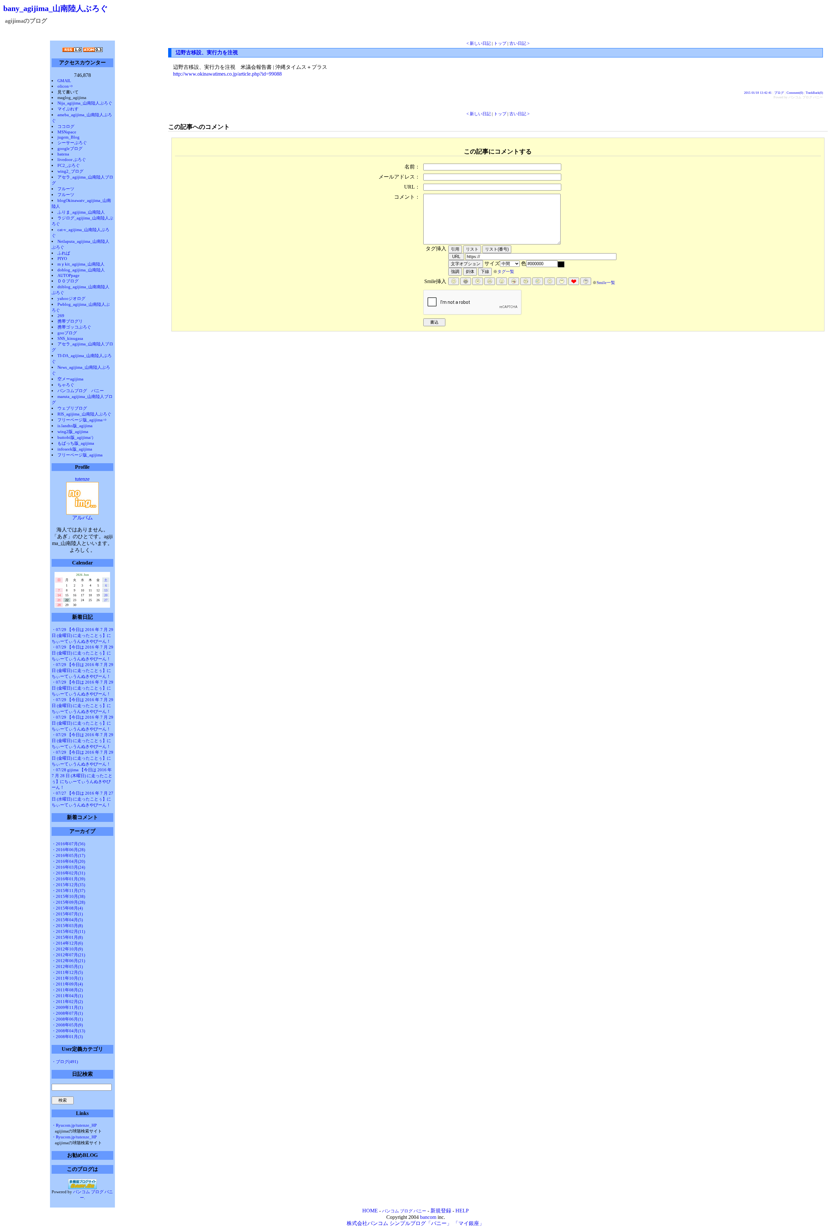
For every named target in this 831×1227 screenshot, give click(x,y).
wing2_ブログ (73, 171)
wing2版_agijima (72, 431)
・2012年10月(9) (67, 949)
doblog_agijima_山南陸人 (81, 269)
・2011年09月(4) (67, 984)
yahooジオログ (71, 298)
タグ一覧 (505, 271)
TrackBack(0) (814, 92)
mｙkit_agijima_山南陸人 (81, 264)
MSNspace (66, 132)
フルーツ (65, 188)
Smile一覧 (606, 282)
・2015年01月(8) (67, 937)
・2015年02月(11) (68, 931)
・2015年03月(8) (67, 925)
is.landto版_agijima (75, 425)
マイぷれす (68, 108)
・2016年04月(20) (68, 861)
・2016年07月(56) (68, 843)
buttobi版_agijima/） (76, 437)
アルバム (82, 517)
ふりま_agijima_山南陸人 (81, 212)
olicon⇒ (75, 86)
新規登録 (440, 1210)
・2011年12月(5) (67, 972)
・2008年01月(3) (67, 1036)
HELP (462, 1210)
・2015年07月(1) (67, 913)
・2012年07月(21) (68, 954)
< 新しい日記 (478, 43)
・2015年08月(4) (67, 908)
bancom (428, 1217)
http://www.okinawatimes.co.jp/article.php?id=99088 (227, 74)
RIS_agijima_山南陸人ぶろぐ (84, 414)
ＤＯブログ (68, 281)
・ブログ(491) (65, 1061)
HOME (370, 1210)
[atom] (93, 50)
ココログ (65, 126)
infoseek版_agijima (74, 449)
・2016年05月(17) (68, 855)
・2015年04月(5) (67, 919)
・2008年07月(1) (67, 1013)
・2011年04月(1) (67, 995)
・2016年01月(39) (68, 878)
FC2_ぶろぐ (68, 165)
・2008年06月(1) (67, 1019)
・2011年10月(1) (67, 978)
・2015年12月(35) (68, 884)
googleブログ (69, 148)
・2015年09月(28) (68, 902)
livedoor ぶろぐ (71, 159)
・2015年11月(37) (68, 890)
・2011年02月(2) (67, 1001)
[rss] (72, 50)
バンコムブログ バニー (80, 390)
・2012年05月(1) (67, 966)
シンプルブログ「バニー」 (421, 1223)
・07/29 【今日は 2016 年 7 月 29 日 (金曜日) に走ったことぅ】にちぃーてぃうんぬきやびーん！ (82, 635)
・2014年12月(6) (67, 943)
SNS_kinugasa (70, 338)
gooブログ (67, 332)
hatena (63, 154)
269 (60, 315)
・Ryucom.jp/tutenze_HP (74, 1125)
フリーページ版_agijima (80, 454)
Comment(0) (795, 92)
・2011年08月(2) (67, 989)
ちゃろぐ (65, 384)
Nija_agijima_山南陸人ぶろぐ (84, 103)
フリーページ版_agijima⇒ (82, 419)
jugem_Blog (68, 137)
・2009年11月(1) (67, 1007)
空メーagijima (70, 379)
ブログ (779, 92)
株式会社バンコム (367, 1223)
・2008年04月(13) (68, 1030)
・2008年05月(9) (67, 1024)
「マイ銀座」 (468, 1223)
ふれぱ (63, 253)
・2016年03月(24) (68, 867)
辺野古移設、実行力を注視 (207, 52)
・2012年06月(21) (68, 960)
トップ (500, 43)
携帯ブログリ (70, 321)
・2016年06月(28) (68, 849)
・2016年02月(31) (68, 873)
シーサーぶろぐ (72, 142)
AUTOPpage (68, 275)
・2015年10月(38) (68, 896)
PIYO (62, 258)
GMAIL (64, 80)
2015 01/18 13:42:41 (758, 92)
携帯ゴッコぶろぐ (74, 327)
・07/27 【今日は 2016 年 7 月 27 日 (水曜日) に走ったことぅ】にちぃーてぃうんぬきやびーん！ (82, 799)
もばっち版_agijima (75, 443)
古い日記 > (519, 43)
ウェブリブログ (72, 408)
